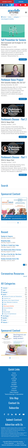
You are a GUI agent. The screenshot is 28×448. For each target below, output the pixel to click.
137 (26, 294)
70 (26, 320)
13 (26, 300)
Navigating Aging (5, 241)
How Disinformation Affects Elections (11, 250)
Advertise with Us (14, 424)
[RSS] (1, 287)
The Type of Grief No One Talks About (11, 254)
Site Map (14, 398)
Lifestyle (14, 382)
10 (26, 310)
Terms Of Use (20, 443)
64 (26, 315)
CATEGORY (16, 17)
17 (26, 317)
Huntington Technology (20, 445)
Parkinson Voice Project (13, 71)
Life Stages (14, 386)
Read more (23, 59)
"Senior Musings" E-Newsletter (14, 394)
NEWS (9, 17)
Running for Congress (7, 236)
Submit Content (14, 419)
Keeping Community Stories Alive (10, 259)
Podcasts (14, 390)
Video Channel (14, 392)
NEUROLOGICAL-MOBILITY (7, 19)
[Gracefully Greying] (14, 12)
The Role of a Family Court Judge (10, 245)
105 (26, 287)
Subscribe (14, 408)
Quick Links (14, 369)
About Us (14, 375)
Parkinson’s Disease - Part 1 (13, 148)
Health (14, 381)
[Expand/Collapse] (8, 287)
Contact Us (14, 403)
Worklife (14, 384)
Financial (14, 379)
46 (26, 292)
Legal (14, 377)
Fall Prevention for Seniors (13, 31)
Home (4, 17)
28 (26, 304)
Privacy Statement (9, 443)
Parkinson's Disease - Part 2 (13, 110)
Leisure (14, 388)
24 (26, 296)
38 (26, 308)
